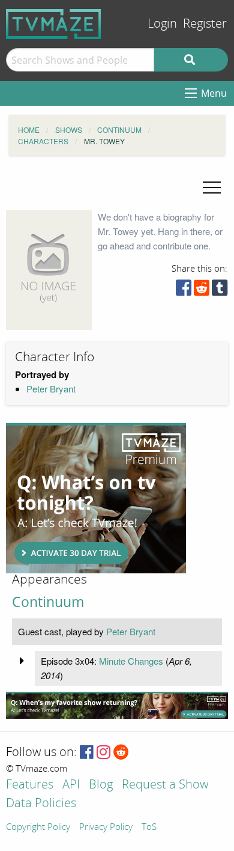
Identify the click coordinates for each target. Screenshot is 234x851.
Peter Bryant (51, 388)
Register (205, 24)
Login (162, 24)
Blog (101, 785)
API (71, 785)
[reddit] (201, 290)
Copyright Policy (38, 827)
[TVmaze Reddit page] (121, 752)
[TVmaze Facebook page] (87, 752)
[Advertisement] (96, 498)
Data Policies (41, 804)
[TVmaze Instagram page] (103, 752)
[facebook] (183, 290)
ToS (149, 827)
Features (29, 785)
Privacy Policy (106, 827)
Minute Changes (131, 660)
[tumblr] (219, 290)
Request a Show (165, 785)
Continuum (48, 602)
